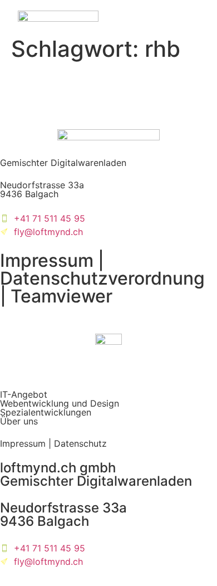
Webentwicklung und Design (59, 403)
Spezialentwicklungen (45, 412)
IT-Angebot (23, 394)
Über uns (19, 421)
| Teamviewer (56, 296)
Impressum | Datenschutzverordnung (102, 269)
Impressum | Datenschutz (53, 443)
